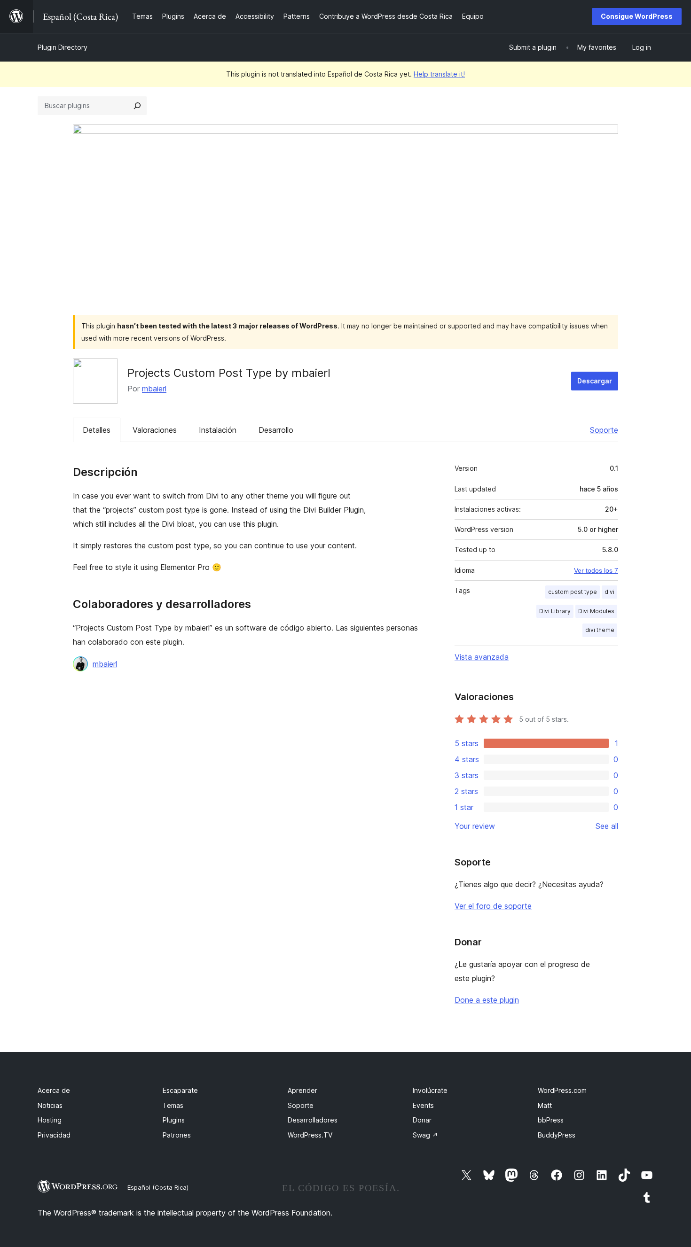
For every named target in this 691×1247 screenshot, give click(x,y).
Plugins (174, 1120)
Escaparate (180, 1090)
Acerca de (54, 1090)
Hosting (50, 1120)
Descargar (594, 381)
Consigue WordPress (637, 16)
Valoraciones (155, 430)
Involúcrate (430, 1090)
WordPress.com (562, 1090)
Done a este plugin (487, 1000)
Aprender (302, 1090)
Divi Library (555, 611)
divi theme (599, 629)
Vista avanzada (482, 657)
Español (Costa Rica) (157, 1187)
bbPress (551, 1120)
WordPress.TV (310, 1135)
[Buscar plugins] (137, 105)
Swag (425, 1135)
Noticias (50, 1105)
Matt (545, 1105)
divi (609, 591)
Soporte (604, 430)
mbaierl (154, 388)
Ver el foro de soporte (493, 906)
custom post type (572, 591)
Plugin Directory (62, 47)
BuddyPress (556, 1135)
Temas (173, 1105)
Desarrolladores (313, 1120)
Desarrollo (276, 430)
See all (607, 826)
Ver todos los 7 (596, 570)
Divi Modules (596, 611)
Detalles (96, 430)
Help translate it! (439, 74)
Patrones (177, 1135)
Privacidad (54, 1135)
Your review (475, 826)
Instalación (217, 430)
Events (423, 1105)
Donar (422, 1120)
